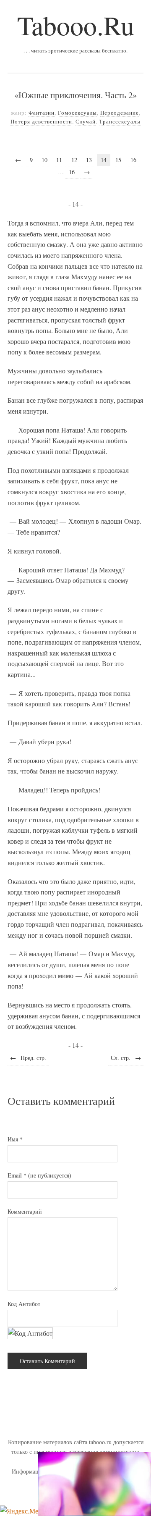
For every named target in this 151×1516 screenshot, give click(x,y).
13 (89, 160)
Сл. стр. (126, 1058)
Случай (86, 121)
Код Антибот (24, 1304)
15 (118, 160)
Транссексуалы (120, 121)
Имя (15, 1139)
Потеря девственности (41, 121)
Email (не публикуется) (39, 1175)
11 (59, 160)
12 (74, 160)
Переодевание (119, 112)
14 (104, 160)
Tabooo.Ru (75, 25)
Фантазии (42, 112)
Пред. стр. (28, 1058)
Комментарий (25, 1211)
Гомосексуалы (77, 112)
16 (133, 160)
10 (44, 160)
